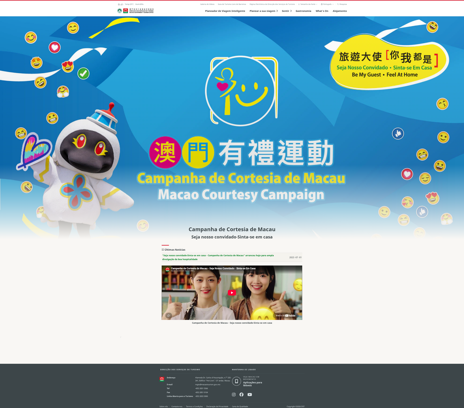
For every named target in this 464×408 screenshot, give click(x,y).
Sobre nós (164, 406)
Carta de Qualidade (240, 406)
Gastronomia (303, 11)
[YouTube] (249, 394)
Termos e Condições (194, 406)
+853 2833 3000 (201, 396)
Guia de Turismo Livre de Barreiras (232, 4)
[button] (307, 4)
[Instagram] (234, 394)
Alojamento (340, 11)
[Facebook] (241, 394)
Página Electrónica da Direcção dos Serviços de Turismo (272, 4)
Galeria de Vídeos (207, 4)
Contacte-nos (176, 406)
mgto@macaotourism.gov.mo (207, 384)
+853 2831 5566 (201, 388)
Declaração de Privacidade (217, 406)
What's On (322, 11)
